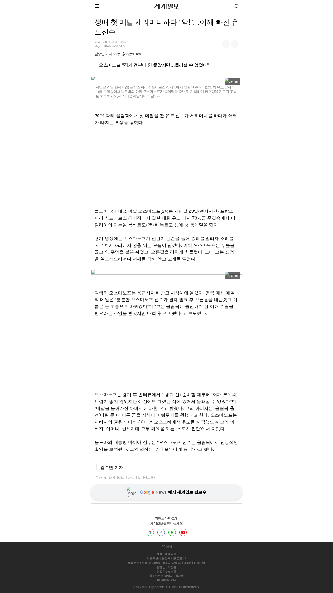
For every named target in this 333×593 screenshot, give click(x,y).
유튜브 (183, 532)
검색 (236, 6)
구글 (150, 532)
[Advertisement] (166, 166)
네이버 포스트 (172, 532)
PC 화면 (166, 546)
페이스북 (161, 532)
